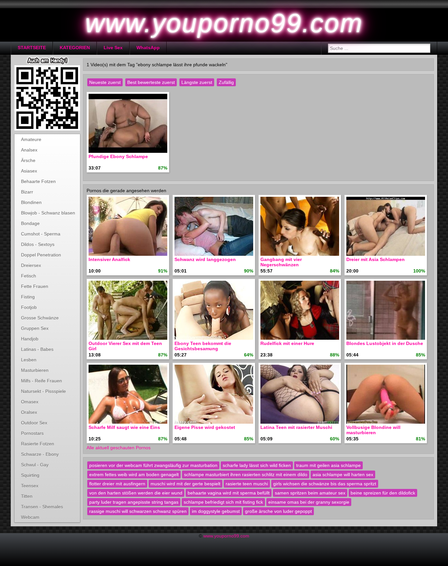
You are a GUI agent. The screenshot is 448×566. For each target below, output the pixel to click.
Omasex (29, 401)
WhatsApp (148, 47)
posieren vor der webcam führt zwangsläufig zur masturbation (153, 465)
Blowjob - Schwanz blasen (48, 212)
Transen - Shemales (42, 506)
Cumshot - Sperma (40, 233)
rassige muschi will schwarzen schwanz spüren (138, 511)
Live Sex (113, 47)
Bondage (30, 223)
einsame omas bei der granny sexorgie (308, 502)
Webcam (30, 517)
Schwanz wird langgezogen (205, 259)
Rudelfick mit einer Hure (287, 343)
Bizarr (27, 191)
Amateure (31, 139)
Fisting (28, 296)
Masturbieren (35, 370)
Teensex (29, 485)
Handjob (29, 338)
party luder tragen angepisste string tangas (133, 502)
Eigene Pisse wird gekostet (204, 427)
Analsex (29, 149)
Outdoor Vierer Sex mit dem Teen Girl (125, 346)
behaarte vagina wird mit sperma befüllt (229, 492)
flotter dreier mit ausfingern (117, 483)
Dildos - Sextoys (37, 244)
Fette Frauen (34, 286)
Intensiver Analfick (109, 259)
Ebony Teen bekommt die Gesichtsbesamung (202, 346)
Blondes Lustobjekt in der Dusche (384, 343)
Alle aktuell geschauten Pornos (119, 447)
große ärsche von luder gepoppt (278, 511)
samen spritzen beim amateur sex (310, 492)
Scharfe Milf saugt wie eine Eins (124, 427)
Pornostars (32, 433)
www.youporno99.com (226, 535)
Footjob (29, 307)
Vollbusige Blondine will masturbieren (373, 430)
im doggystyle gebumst (216, 511)
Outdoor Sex (34, 422)
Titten (26, 496)
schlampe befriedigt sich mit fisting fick (223, 502)
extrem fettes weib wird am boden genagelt (134, 474)
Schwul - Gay (35, 464)
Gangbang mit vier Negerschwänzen (281, 262)
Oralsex (29, 412)
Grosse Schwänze (40, 317)
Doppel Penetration (41, 254)
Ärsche (28, 160)
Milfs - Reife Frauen (41, 380)
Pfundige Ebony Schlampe (118, 156)
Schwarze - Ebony (40, 454)
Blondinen (31, 202)
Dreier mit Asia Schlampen (375, 259)
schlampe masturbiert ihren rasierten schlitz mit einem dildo (245, 474)
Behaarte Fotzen (38, 181)
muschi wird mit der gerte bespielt (185, 483)
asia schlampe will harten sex (343, 474)
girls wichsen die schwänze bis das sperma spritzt (324, 483)
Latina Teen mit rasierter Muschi (296, 427)
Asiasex (29, 170)
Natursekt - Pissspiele (43, 391)
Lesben (28, 359)
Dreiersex (31, 265)
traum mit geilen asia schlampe (328, 465)
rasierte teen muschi (247, 483)
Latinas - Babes (37, 349)
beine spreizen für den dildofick (383, 492)
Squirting (30, 475)
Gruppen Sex (35, 328)
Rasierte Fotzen (37, 443)
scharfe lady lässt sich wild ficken (257, 465)
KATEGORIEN (75, 47)
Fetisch (28, 275)
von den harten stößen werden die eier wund (135, 492)
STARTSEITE (32, 47)
